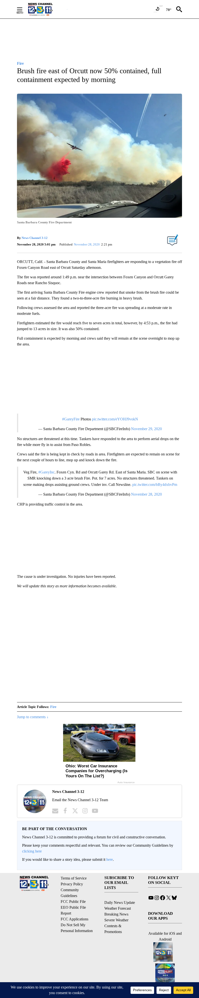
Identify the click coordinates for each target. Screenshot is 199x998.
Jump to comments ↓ (33, 717)
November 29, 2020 (146, 429)
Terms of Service (74, 878)
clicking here (32, 851)
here (109, 859)
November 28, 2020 (146, 494)
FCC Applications (74, 919)
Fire (53, 707)
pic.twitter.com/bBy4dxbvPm (154, 484)
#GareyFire (71, 419)
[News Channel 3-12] (46, 9)
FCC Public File (73, 901)
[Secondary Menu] (23, 9)
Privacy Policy (72, 884)
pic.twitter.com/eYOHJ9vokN (115, 419)
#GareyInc (46, 472)
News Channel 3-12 (35, 238)
